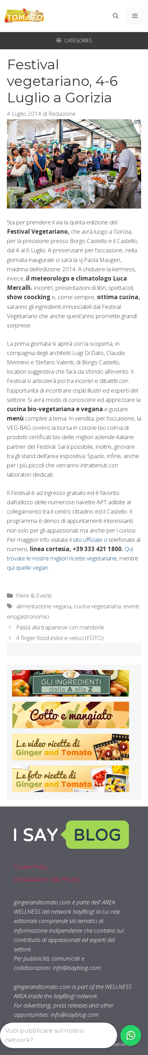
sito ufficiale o (90, 540)
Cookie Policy (30, 867)
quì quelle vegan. (28, 567)
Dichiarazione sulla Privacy (47, 879)
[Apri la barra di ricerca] (115, 15)
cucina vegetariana (97, 606)
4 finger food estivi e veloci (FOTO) (60, 638)
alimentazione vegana (43, 606)
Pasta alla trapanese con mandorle (60, 627)
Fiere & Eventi (34, 595)
